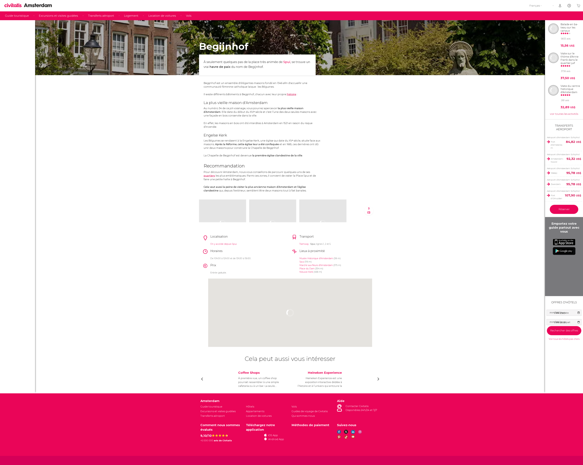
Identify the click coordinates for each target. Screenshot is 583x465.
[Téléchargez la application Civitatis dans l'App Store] (564, 242)
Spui (286, 62)
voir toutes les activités (564, 113)
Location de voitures (162, 15)
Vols (188, 15)
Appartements (255, 411)
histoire (291, 94)
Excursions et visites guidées (58, 15)
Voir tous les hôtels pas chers (564, 339)
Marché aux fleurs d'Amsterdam (316, 265)
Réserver (564, 209)
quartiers (209, 175)
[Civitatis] (208, 460)
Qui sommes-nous (303, 415)
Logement (131, 15)
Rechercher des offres (564, 330)
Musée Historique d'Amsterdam (316, 258)
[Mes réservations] (560, 5)
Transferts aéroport (101, 15)
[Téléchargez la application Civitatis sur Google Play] (564, 251)
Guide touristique (17, 15)
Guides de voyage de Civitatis (310, 411)
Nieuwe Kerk (306, 272)
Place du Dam (307, 268)
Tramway (304, 244)
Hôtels (250, 406)
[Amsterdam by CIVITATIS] (14, 5)
